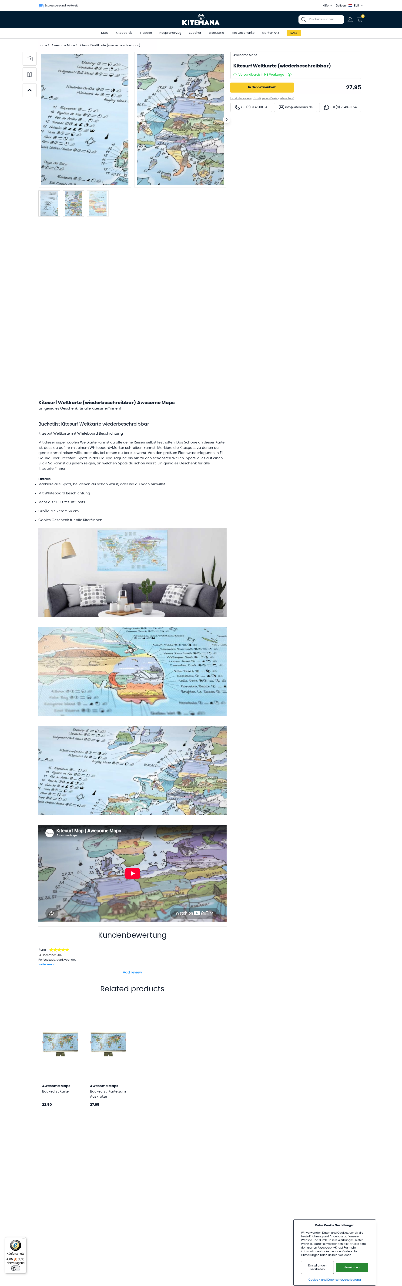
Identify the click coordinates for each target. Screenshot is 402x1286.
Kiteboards (124, 32)
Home (42, 45)
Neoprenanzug (170, 32)
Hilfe (325, 5)
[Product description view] (30, 74)
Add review (132, 972)
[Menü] (23, 1240)
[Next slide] (226, 119)
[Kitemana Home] (201, 19)
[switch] (15, 1268)
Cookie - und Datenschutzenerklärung (334, 1279)
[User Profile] (350, 19)
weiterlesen (46, 964)
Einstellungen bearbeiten (317, 1267)
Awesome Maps (63, 45)
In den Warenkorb (262, 87)
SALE (293, 32)
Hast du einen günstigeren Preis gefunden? (262, 98)
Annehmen (352, 1267)
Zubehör (195, 32)
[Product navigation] (30, 90)
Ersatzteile (216, 32)
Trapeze (146, 32)
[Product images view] (30, 59)
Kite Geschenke (243, 32)
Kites (104, 32)
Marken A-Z (270, 32)
